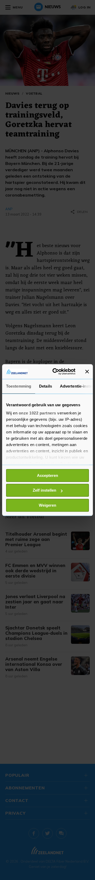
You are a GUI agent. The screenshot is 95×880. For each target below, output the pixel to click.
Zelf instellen (44, 490)
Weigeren (47, 505)
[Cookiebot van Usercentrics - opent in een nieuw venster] (55, 371)
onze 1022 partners (37, 413)
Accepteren (47, 475)
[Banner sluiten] (87, 371)
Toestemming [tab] (18, 386)
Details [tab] (45, 386)
